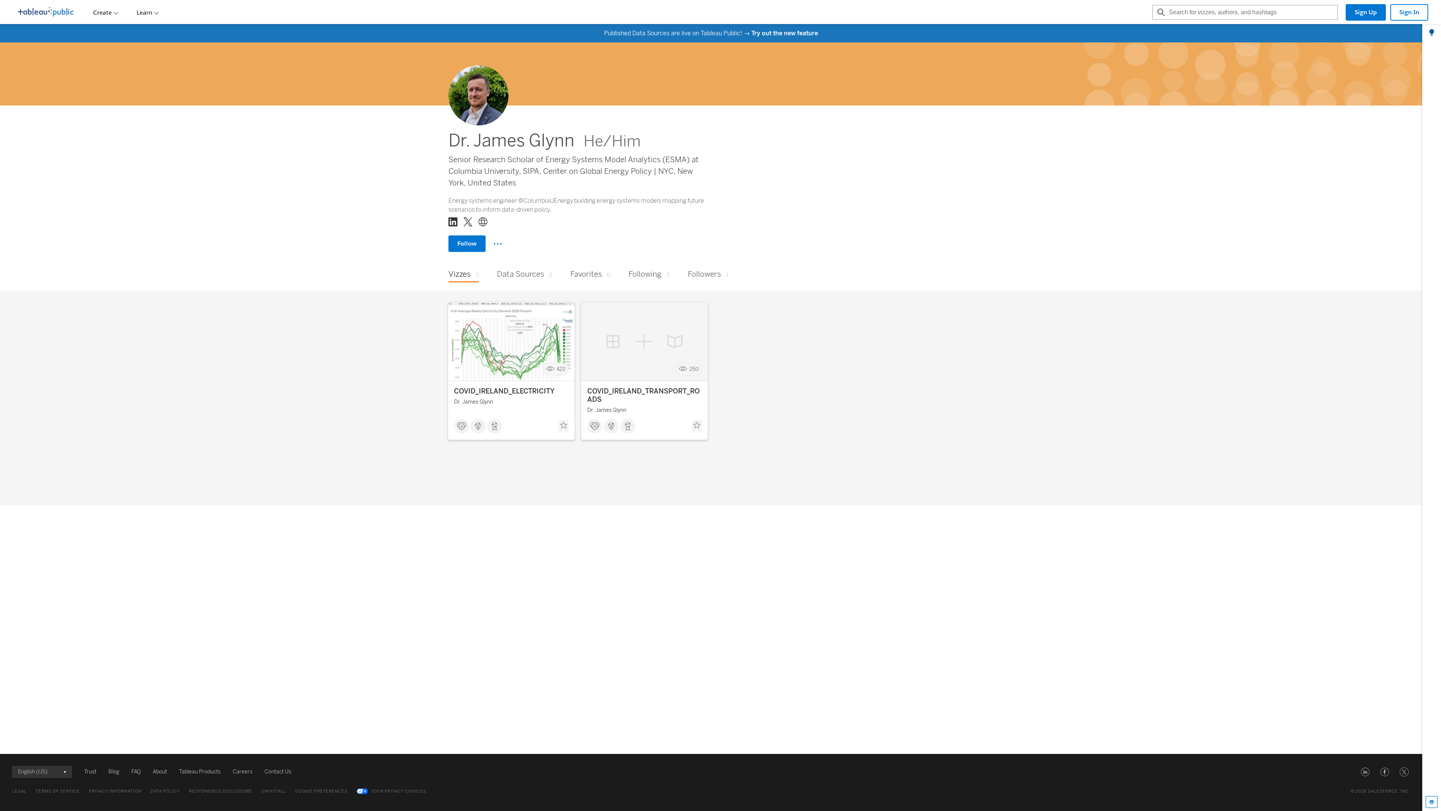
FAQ (136, 772)
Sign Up (1366, 12)
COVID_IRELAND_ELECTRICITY (504, 391)
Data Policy (165, 791)
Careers (243, 772)
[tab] (1432, 33)
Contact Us (278, 772)
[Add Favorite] (564, 427)
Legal (19, 791)
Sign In (1409, 12)
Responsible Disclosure (220, 791)
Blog (113, 772)
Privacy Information (115, 791)
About (160, 772)
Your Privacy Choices (398, 791)
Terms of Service (58, 791)
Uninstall (273, 791)
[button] (1365, 772)
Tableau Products (200, 772)
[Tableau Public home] (46, 12)
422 (561, 369)
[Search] (1160, 12)
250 (694, 369)
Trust (90, 772)
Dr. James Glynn (473, 402)
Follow (467, 243)
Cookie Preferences (321, 791)
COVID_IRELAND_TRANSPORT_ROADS (643, 395)
